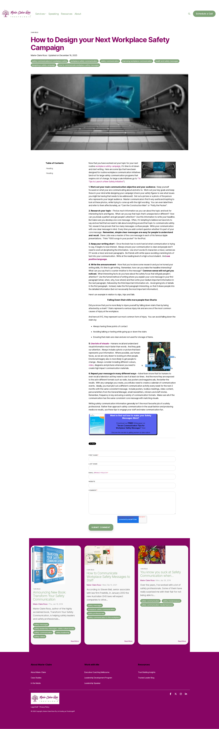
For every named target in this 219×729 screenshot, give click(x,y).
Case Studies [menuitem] (36, 678)
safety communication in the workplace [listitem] (104, 617)
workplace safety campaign (107, 166)
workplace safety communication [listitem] (101, 609)
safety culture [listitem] (39, 636)
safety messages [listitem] (41, 624)
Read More (75, 641)
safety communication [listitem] (43, 632)
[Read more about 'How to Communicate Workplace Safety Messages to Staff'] (109, 555)
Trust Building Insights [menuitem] (146, 672)
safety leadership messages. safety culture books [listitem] (54, 628)
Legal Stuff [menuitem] (34, 707)
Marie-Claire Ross (39, 55)
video (91, 365)
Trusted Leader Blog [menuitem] (146, 678)
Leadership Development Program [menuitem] (98, 678)
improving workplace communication (137, 61)
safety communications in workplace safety (49, 61)
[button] (171, 694)
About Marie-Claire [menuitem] (38, 672)
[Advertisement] (26, 3)
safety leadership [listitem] (62, 632)
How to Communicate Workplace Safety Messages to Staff (108, 576)
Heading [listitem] (49, 168)
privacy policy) (100, 473)
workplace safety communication (83, 61)
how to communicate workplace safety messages (79, 65)
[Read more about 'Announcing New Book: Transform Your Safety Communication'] (56, 565)
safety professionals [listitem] (96, 613)
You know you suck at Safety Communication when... (160, 574)
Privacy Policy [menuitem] (44, 707)
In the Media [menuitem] (36, 683)
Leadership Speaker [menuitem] (92, 683)
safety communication (110, 61)
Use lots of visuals (100, 343)
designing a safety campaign (43, 65)
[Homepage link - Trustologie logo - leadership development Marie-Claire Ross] (45, 702)
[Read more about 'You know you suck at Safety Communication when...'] (163, 555)
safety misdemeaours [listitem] (171, 601)
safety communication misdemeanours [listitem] (157, 605)
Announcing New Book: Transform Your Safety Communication (49, 595)
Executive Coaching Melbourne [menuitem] (96, 672)
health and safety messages (166, 61)
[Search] (189, 14)
